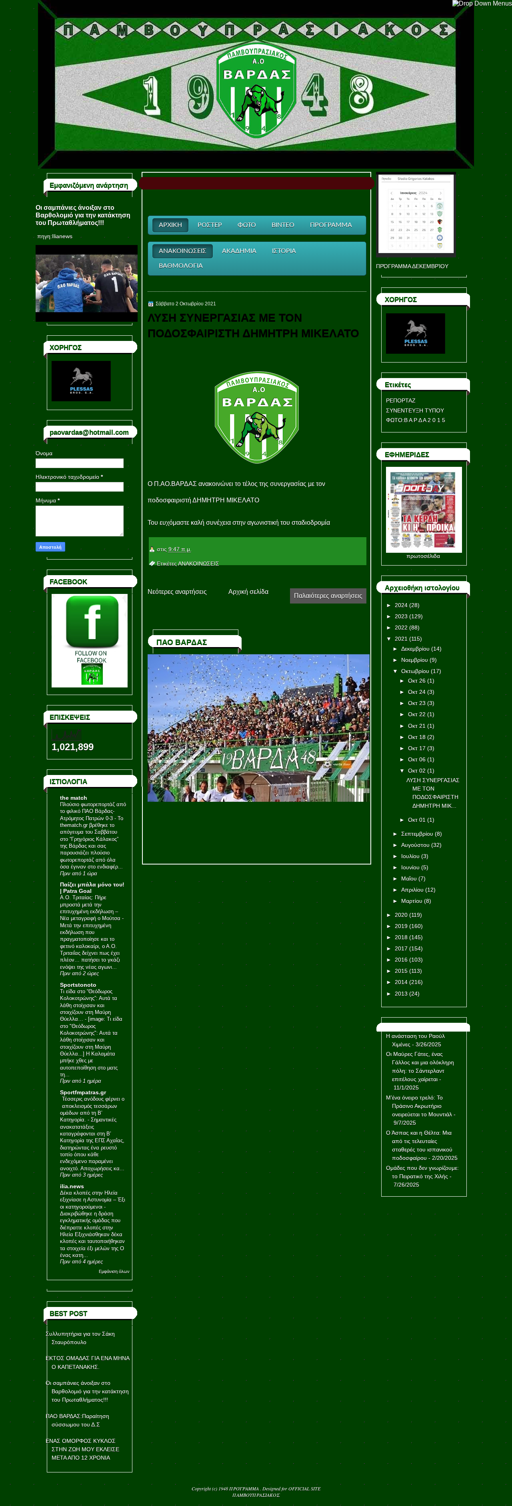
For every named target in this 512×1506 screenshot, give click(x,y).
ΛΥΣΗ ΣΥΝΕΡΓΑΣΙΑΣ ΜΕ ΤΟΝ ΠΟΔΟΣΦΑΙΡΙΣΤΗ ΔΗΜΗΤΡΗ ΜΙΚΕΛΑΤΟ (253, 325)
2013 (401, 993)
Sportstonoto (78, 985)
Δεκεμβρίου (415, 648)
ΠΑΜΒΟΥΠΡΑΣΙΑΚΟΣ (256, 1495)
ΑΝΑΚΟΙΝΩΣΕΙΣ (198, 563)
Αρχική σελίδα (248, 591)
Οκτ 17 (417, 748)
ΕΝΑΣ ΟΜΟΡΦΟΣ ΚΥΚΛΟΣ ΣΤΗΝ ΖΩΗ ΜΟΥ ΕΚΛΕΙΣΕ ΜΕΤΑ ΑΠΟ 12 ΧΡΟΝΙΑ (82, 1449)
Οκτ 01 (417, 820)
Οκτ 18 (417, 737)
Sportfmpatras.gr (83, 1092)
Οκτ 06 (417, 759)
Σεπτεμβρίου (417, 834)
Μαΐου (409, 878)
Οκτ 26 (417, 680)
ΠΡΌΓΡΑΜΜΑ (244, 1488)
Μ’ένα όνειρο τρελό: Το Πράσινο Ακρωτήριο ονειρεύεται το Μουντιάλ (419, 1106)
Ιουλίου (410, 856)
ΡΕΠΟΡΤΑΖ (401, 400)
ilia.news (72, 1186)
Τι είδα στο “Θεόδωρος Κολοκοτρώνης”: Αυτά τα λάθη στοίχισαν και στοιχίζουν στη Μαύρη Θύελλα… (88, 1005)
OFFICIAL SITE (304, 1488)
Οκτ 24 (417, 692)
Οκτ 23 (417, 703)
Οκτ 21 (417, 726)
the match (73, 798)
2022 (401, 627)
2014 (401, 982)
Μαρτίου (411, 901)
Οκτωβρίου (415, 671)
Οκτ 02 (417, 770)
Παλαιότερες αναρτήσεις (328, 595)
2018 (401, 937)
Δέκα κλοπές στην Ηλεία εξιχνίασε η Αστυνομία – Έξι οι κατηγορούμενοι (92, 1200)
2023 (401, 616)
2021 (401, 638)
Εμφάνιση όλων (114, 1271)
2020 (401, 915)
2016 (401, 959)
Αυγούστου (415, 845)
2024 (401, 605)
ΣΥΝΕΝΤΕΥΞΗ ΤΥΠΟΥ (415, 410)
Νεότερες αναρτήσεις (177, 591)
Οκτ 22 (417, 714)
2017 (401, 948)
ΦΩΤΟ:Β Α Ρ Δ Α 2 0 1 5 (415, 420)
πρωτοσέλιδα (423, 556)
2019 (401, 926)
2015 (401, 971)
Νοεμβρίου (414, 660)
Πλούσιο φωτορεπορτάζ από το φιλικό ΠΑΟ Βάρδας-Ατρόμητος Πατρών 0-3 (93, 811)
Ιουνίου (410, 867)
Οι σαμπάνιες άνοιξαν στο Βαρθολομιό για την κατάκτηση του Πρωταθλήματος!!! (83, 215)
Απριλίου (412, 889)
